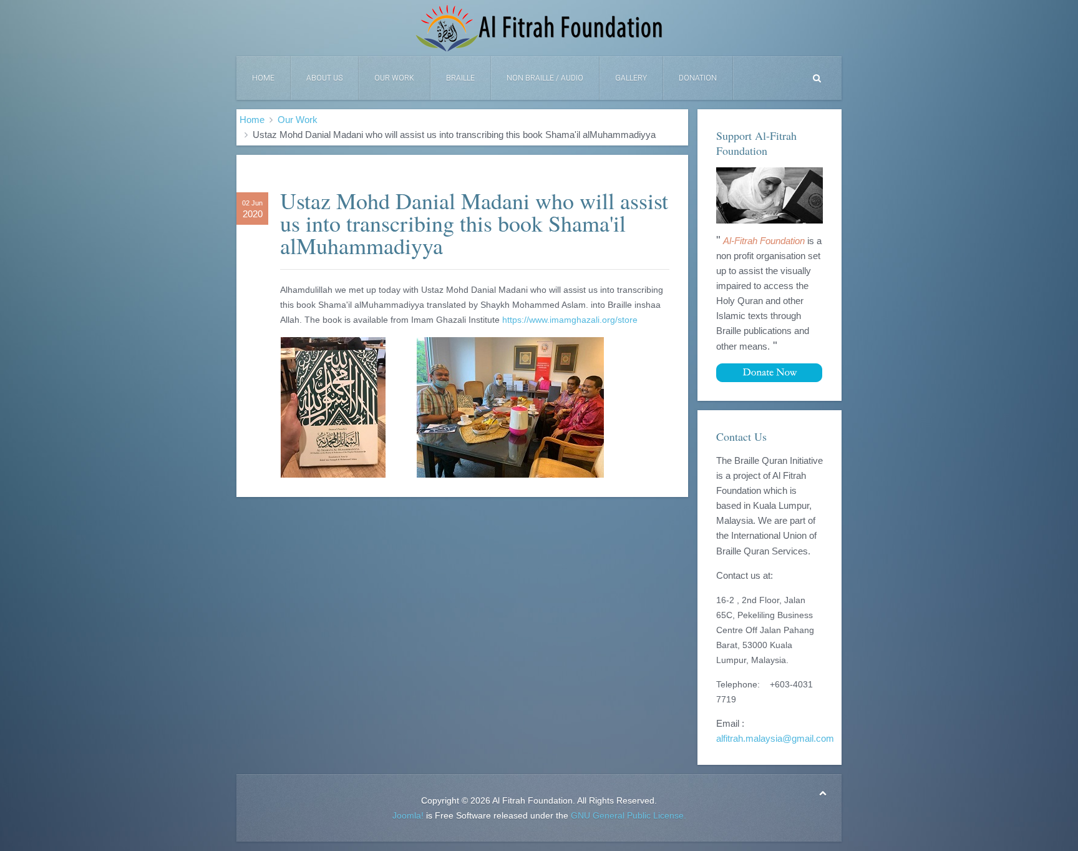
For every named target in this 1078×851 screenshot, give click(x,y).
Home (263, 78)
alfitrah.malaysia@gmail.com (775, 739)
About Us (324, 78)
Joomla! (408, 815)
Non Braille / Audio (545, 78)
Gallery (631, 78)
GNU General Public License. (628, 815)
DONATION (698, 78)
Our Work (394, 78)
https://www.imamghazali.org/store (570, 320)
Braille (460, 78)
